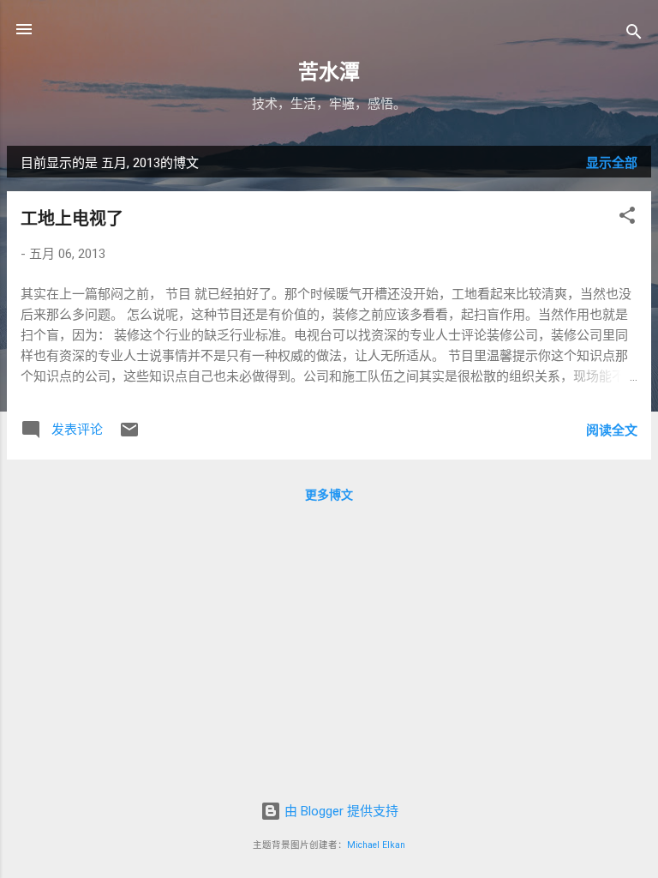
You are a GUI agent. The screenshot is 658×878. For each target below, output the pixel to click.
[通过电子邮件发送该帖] (129, 435)
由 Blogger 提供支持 (339, 811)
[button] (627, 218)
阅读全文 (611, 430)
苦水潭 (329, 72)
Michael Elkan (376, 845)
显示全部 (611, 163)
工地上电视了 (72, 218)
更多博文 (329, 495)
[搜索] (634, 35)
